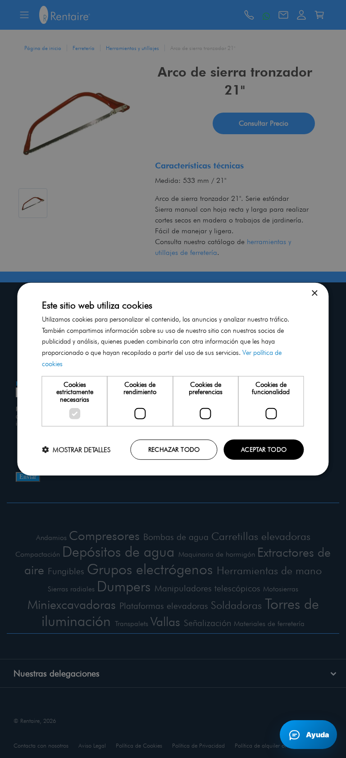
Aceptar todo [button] (264, 449)
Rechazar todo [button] (174, 449)
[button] (76, 449)
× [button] (314, 293)
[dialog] (173, 379)
